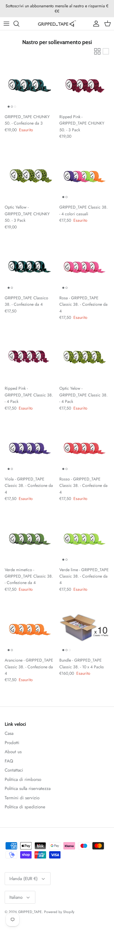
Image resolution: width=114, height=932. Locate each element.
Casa (9, 733)
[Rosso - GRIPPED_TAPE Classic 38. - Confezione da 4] (84, 448)
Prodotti (12, 742)
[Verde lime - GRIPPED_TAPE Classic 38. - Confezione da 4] (84, 539)
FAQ (9, 761)
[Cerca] (19, 23)
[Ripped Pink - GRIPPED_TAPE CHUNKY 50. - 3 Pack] (84, 86)
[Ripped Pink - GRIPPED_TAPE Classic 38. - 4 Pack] (30, 357)
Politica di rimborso (23, 779)
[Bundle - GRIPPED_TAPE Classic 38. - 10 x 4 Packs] (84, 629)
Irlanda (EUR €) (23, 878)
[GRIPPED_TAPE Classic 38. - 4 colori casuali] (84, 176)
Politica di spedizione (25, 807)
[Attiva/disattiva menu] (6, 23)
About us (13, 752)
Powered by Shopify (59, 911)
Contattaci (14, 770)
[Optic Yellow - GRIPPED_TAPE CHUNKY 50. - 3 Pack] (30, 176)
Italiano (16, 897)
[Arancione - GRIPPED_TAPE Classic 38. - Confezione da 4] (30, 629)
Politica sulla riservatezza (28, 788)
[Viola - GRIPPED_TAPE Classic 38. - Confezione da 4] (30, 448)
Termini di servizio (22, 798)
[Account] (94, 23)
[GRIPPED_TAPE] (57, 23)
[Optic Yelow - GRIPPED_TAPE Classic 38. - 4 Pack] (84, 357)
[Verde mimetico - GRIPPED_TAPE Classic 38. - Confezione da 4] (30, 539)
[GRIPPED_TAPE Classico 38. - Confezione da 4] (30, 267)
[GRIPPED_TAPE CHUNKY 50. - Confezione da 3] (30, 86)
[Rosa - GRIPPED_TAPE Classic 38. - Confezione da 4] (84, 267)
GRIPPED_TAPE (30, 911)
